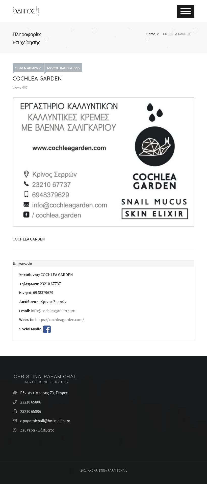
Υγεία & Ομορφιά (28, 68)
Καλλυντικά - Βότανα (63, 68)
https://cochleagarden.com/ (59, 319)
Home (150, 34)
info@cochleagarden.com (53, 310)
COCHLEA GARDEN (177, 34)
